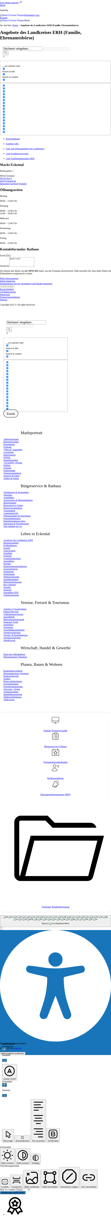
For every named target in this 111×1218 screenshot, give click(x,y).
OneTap (18, 1048)
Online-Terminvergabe (55, 730)
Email (3, 255)
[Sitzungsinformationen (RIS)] (55, 785)
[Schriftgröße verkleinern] (4, 1060)
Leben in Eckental (35, 533)
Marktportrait (31, 432)
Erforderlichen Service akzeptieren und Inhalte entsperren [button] (26, 283)
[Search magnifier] (5, 53)
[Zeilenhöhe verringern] (4, 1095)
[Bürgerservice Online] (55, 737)
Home (15, 25)
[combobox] (55, 921)
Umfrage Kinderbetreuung (55, 906)
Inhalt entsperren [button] (7, 281)
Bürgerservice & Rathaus (41, 486)
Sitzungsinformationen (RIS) (55, 794)
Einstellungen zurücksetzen (12, 1193)
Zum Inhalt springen (9, 2)
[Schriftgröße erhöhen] (4, 1050)
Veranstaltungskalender (55, 762)
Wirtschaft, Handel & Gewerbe (46, 648)
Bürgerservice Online (55, 746)
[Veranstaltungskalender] (55, 753)
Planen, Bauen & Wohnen (41, 664)
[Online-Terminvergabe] (55, 721)
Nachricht (5, 266)
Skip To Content (8, 1189)
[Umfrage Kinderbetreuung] (55, 897)
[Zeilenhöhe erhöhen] (4, 1085)
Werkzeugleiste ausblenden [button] (12, 1053)
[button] (27, 20)
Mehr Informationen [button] (9, 278)
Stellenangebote (55, 778)
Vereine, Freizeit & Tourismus (45, 602)
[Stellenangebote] (55, 769)
